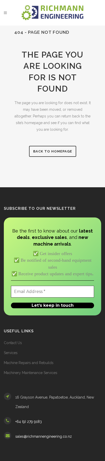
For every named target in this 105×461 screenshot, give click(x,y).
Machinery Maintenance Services (30, 373)
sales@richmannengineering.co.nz (43, 436)
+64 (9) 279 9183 (28, 422)
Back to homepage (52, 151)
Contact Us (13, 343)
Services (11, 353)
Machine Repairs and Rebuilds (29, 363)
